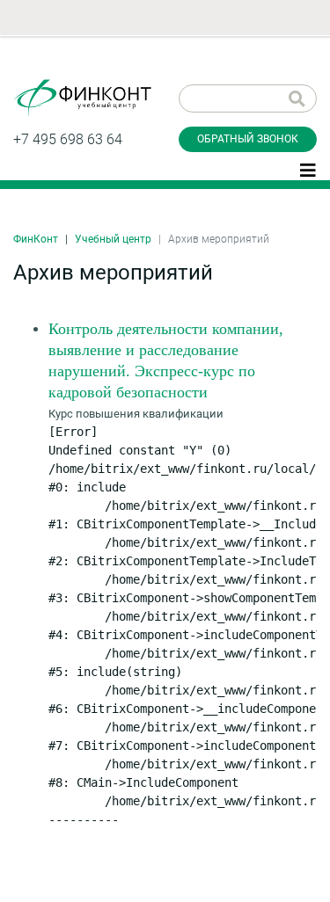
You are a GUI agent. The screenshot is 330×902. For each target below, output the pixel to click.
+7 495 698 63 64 (67, 139)
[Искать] (297, 98)
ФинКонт (35, 239)
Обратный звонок (247, 139)
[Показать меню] (308, 169)
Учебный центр (113, 239)
